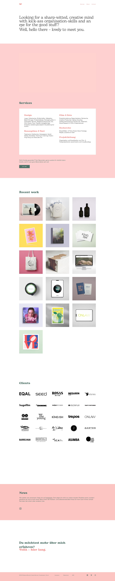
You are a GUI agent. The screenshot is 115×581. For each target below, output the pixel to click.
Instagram (49, 498)
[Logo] (32, 4)
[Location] (20, 508)
